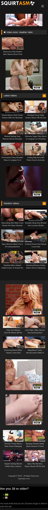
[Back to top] (40, 502)
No (6, 498)
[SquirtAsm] (19, 3)
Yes (6, 495)
